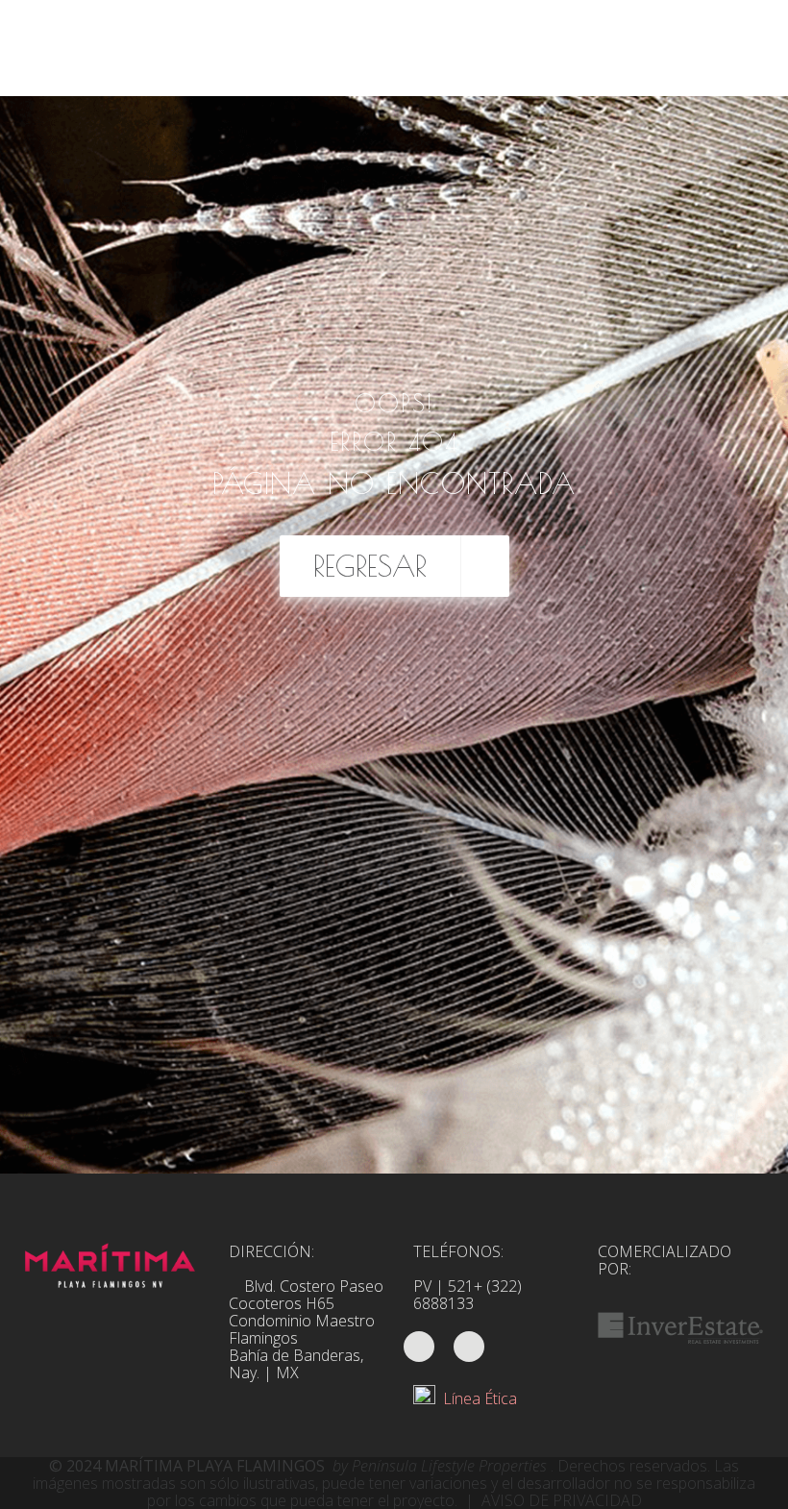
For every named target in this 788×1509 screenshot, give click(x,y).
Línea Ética (476, 1398)
